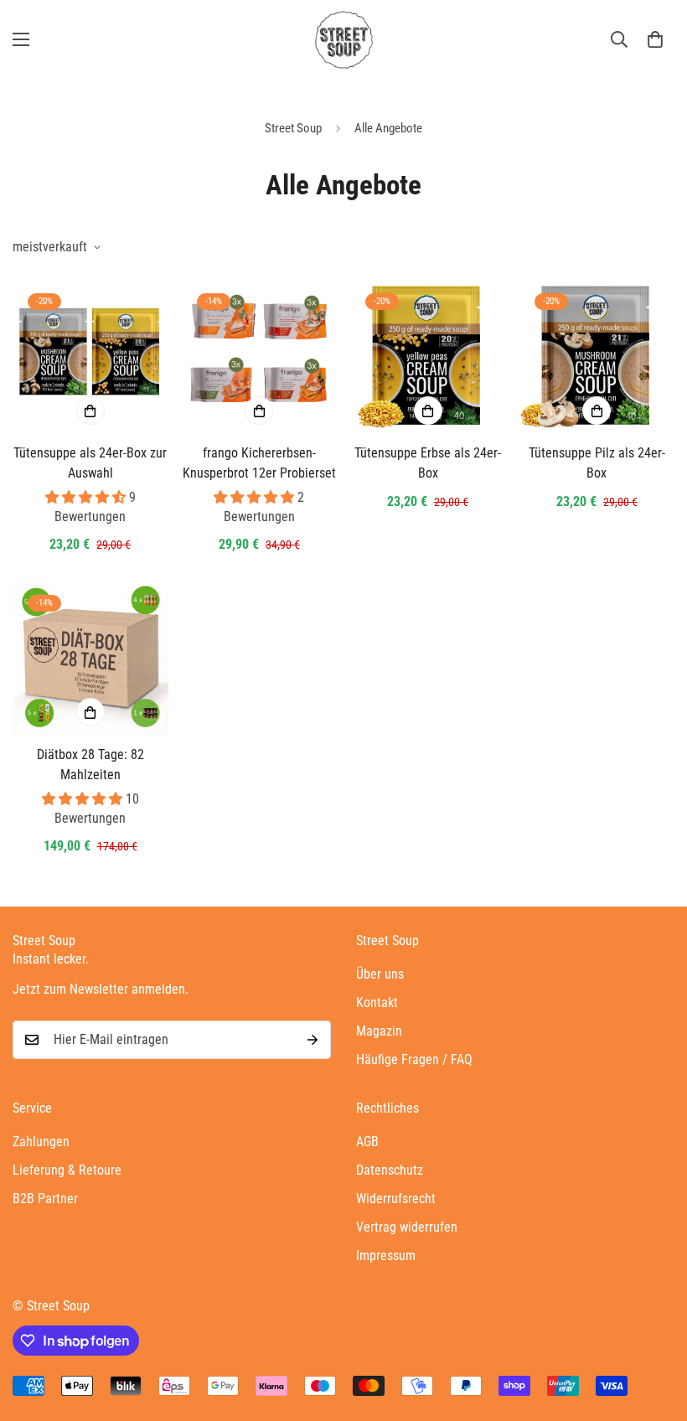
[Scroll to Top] (654, 1329)
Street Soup (293, 128)
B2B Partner (45, 1199)
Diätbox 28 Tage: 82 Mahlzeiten (90, 765)
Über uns (380, 974)
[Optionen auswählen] (90, 410)
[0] (655, 39)
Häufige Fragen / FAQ (414, 1059)
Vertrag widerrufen (406, 1227)
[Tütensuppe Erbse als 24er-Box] (428, 355)
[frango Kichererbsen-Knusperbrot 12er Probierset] (260, 355)
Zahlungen (41, 1142)
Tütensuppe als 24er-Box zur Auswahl (90, 463)
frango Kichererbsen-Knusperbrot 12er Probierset (259, 463)
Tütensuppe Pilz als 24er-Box (597, 463)
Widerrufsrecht (396, 1199)
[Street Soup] (344, 40)
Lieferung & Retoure (67, 1170)
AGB (367, 1142)
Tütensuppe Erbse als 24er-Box (427, 463)
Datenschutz (389, 1170)
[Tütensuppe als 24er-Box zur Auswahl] (90, 355)
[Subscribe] (312, 1040)
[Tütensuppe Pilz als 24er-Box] (597, 355)
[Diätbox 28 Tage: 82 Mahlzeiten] (90, 657)
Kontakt (377, 1002)
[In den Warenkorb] (259, 410)
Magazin (379, 1031)
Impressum (386, 1255)
